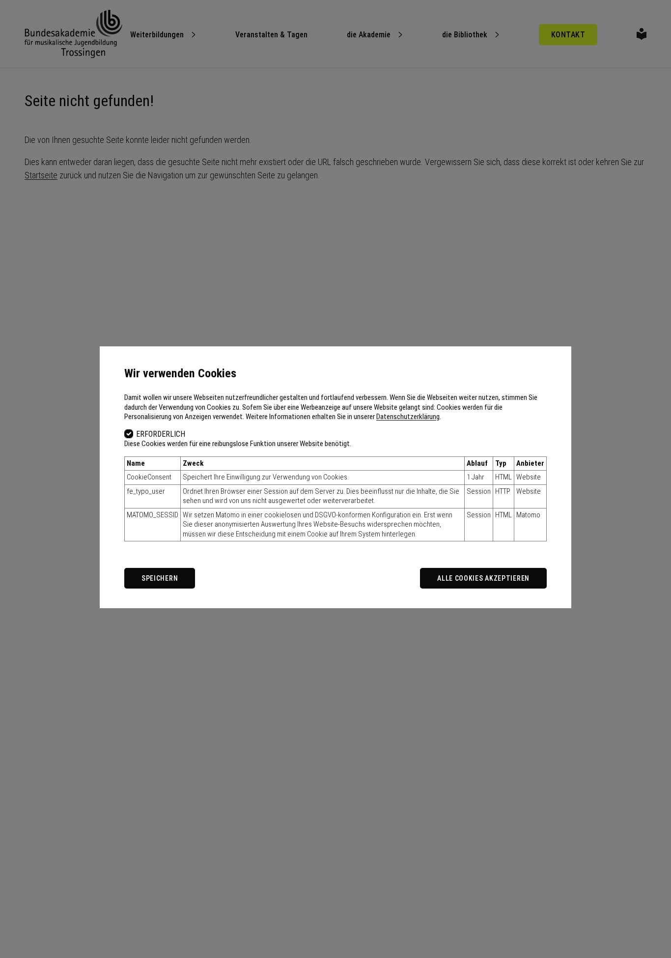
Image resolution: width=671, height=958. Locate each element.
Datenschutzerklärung (408, 416)
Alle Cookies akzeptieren (483, 578)
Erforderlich (160, 434)
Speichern (159, 578)
